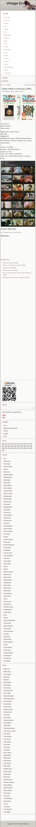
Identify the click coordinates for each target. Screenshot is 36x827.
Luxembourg (7, 73)
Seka (5, 615)
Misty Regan (7, 585)
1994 (18, 448)
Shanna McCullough (9, 620)
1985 (21, 446)
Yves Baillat (7, 812)
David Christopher (9, 696)
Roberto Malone (8, 787)
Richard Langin (8, 779)
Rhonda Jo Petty (8, 607)
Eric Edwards (7, 704)
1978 (30, 443)
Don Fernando (8, 701)
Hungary (6, 61)
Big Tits (6, 430)
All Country (7, 17)
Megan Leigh (7, 577)
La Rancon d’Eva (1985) (9, 268)
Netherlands (7, 35)
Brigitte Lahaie (8, 477)
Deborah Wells (8, 499)
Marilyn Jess (7, 574)
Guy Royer (7, 714)
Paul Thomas (7, 763)
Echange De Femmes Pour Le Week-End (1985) (16, 277)
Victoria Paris (7, 658)
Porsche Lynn (8, 601)
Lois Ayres (7, 558)
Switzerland (7, 49)
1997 (27, 448)
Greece (6, 23)
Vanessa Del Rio (8, 652)
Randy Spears (8, 771)
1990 (6, 448)
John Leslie (7, 744)
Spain (5, 41)
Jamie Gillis (7, 725)
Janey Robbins (8, 515)
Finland (6, 70)
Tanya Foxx (7, 636)
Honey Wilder (7, 722)
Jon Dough (7, 747)
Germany (6, 20)
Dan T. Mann (7, 693)
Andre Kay (7, 677)
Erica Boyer (7, 509)
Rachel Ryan (7, 604)
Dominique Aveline (9, 698)
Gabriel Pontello (8, 709)
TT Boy (6, 804)
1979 (3, 446)
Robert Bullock (8, 785)
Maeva (6, 566)
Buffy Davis (7, 480)
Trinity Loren (7, 650)
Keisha (6, 536)
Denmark (6, 38)
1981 (9, 446)
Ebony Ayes (7, 504)
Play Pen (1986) (5, 85)
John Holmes (7, 741)
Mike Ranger (7, 760)
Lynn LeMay (7, 563)
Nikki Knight (7, 590)
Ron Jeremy (7, 793)
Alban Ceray (7, 671)
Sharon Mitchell (8, 625)
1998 (30, 448)
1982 (12, 446)
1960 (3, 443)
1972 (12, 443)
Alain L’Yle (7, 668)
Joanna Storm (8, 520)
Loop (5, 436)
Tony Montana (8, 809)
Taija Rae (6, 634)
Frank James (7, 706)
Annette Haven (8, 466)
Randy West (7, 774)
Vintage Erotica (18, 3)
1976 (24, 443)
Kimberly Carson (8, 539)
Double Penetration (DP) (10, 428)
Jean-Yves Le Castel (9, 731)
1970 (6, 443)
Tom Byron (7, 806)
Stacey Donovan (8, 631)
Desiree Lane (7, 501)
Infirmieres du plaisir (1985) (10, 263)
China (5, 52)
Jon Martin (7, 750)
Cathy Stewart (8, 488)
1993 (15, 448)
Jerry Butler (7, 733)
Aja (5, 458)
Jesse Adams (7, 736)
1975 (21, 443)
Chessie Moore (8, 490)
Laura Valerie (7, 547)
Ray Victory (7, 776)
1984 (18, 446)
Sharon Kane (7, 623)
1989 (3, 448)
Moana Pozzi (7, 588)
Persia (5, 598)
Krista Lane (7, 542)
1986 (24, 446)
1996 (24, 448)
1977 (27, 443)
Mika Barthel (7, 582)
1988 (30, 446)
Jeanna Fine (7, 517)
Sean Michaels (8, 798)
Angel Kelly (7, 463)
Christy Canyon (8, 493)
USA (5, 32)
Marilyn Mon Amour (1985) (10, 270)
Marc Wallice (7, 755)
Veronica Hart (7, 655)
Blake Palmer (7, 682)
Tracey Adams (8, 647)
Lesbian (6, 433)
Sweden (6, 29)
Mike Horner (7, 758)
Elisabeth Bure (8, 507)
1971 (9, 443)
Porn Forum (5, 81)
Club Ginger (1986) (30, 85)
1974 (18, 443)
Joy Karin (6, 523)
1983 (15, 446)
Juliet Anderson (8, 526)
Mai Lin (6, 569)
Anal (5, 425)
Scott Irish (7, 795)
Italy (5, 26)
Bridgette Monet (8, 474)
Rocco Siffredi (8, 790)
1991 (9, 448)
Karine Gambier (8, 531)
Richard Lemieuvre (9, 782)
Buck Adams (7, 685)
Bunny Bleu (7, 482)
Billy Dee (6, 679)
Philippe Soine (8, 768)
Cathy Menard (8, 485)
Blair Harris (7, 472)
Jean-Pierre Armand (9, 728)
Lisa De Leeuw (8, 553)
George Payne (8, 712)
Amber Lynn (7, 461)
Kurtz (22, 91)
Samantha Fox (8, 609)
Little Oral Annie (8, 555)
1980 (6, 446)
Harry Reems (7, 717)
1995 (21, 448)
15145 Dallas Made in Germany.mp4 (11, 232)
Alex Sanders (7, 674)
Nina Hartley (7, 596)
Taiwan (6, 55)
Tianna (6, 644)
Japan (5, 64)
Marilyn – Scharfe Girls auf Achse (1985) (14, 265)
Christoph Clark (8, 690)
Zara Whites (7, 661)
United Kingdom (8, 67)
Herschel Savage (8, 720)
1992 (12, 448)
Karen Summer (8, 528)
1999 (3, 450)
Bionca (6, 469)
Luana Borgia (7, 561)
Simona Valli (7, 628)
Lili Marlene (7, 550)
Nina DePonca (8, 593)
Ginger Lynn (7, 512)
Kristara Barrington (9, 544)
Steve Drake (7, 801)
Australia (6, 58)
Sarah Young (7, 612)
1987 (27, 446)
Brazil (5, 44)
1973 (15, 443)
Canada (6, 46)
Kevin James (7, 752)
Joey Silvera (7, 739)
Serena (6, 617)
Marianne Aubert (8, 571)
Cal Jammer (7, 687)
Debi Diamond (8, 496)
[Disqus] (18, 304)
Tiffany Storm (7, 639)
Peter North (7, 766)
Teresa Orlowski (8, 642)
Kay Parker (7, 534)
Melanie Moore (8, 580)
